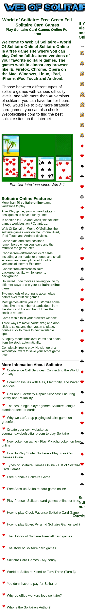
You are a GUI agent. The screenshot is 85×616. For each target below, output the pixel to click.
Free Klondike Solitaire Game (28, 477)
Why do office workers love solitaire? (34, 595)
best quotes (10, 215)
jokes (48, 211)
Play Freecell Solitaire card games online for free (43, 501)
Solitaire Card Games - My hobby (31, 560)
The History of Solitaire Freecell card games (39, 536)
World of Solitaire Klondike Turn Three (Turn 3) (41, 572)
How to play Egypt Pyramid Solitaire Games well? (43, 524)
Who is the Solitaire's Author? (28, 607)
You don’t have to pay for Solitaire (32, 584)
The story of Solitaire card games (31, 548)
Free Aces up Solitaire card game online (36, 489)
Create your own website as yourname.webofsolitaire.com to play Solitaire (35, 431)
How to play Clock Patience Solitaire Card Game (43, 512)
